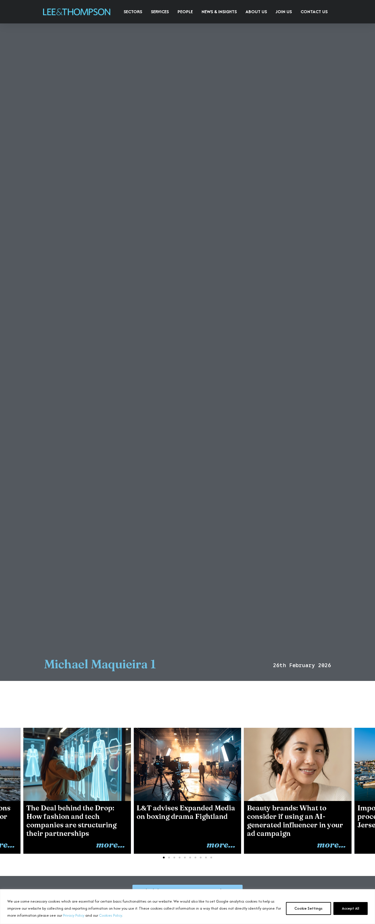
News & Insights (219, 11)
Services (160, 11)
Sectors (133, 11)
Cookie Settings (308, 908)
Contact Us (314, 11)
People (185, 11)
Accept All (350, 908)
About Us (256, 11)
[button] (363, 788)
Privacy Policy (73, 915)
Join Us (284, 11)
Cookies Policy (110, 915)
